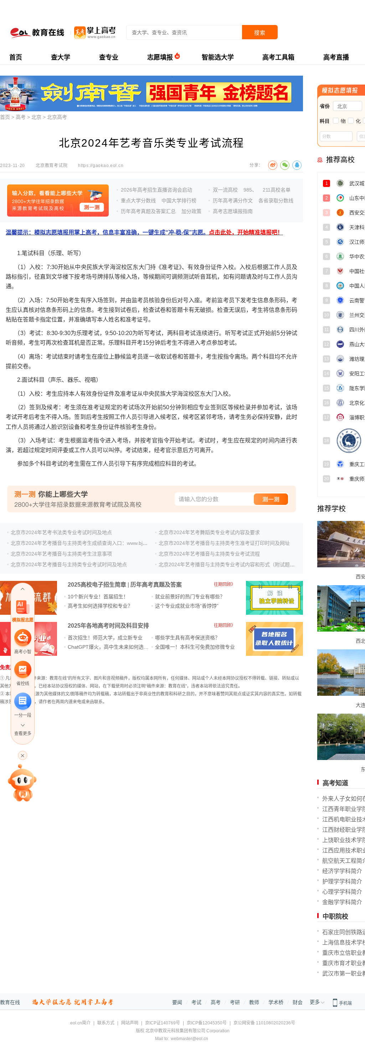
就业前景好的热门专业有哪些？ (190, 596)
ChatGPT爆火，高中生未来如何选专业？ (113, 647)
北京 (36, 117)
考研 (235, 1002)
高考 (21, 117)
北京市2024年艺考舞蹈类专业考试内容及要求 (209, 532)
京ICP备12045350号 (207, 1022)
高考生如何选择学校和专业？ (100, 606)
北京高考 (57, 117)
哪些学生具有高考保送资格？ (187, 637)
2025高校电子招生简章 (97, 585)
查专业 (108, 57)
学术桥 (275, 1002)
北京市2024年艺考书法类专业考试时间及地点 (61, 532)
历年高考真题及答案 (156, 585)
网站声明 (129, 1022)
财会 (298, 1002)
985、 (250, 190)
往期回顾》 (224, 584)
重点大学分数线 (138, 200)
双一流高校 (225, 190)
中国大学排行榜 (178, 200)
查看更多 (22, 733)
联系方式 (105, 1022)
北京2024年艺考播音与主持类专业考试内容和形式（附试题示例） (232, 564)
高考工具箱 (278, 57)
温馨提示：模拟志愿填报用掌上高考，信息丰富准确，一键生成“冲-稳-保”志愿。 (144, 232)
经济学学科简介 (342, 871)
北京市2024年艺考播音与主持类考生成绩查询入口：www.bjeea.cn (84, 543)
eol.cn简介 (80, 1022)
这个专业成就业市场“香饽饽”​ (187, 606)
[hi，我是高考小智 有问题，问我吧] (23, 782)
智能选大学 (218, 57)
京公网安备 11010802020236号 (264, 1022)
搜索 (260, 33)
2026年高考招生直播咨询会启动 (156, 190)
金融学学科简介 (342, 902)
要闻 (177, 1002)
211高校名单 (277, 190)
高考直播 (336, 57)
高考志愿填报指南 (233, 211)
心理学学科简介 (342, 892)
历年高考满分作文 (233, 200)
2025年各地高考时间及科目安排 (108, 626)
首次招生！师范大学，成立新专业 (105, 637)
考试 (196, 1002)
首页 (15, 57)
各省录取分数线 (275, 200)
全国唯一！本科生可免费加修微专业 (195, 647)
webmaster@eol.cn (189, 1038)
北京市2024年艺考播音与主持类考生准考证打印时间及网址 (224, 543)
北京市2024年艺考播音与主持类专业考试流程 (209, 554)
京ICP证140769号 (162, 1022)
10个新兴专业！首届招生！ (98, 596)
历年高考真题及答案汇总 (148, 211)
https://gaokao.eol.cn (100, 165)
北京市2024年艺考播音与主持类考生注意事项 (61, 554)
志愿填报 (160, 57)
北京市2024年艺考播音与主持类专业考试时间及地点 (69, 564)
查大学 (60, 57)
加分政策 (191, 211)
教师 (254, 1002)
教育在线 (10, 1002)
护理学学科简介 (342, 881)
